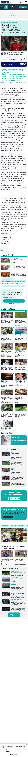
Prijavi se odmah (8, 517)
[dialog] (14, 750)
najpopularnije (10, 568)
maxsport (5, 525)
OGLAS (14, 15)
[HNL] (14, 440)
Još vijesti (12, 615)
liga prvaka (21, 525)
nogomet (13, 525)
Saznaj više (14, 755)
